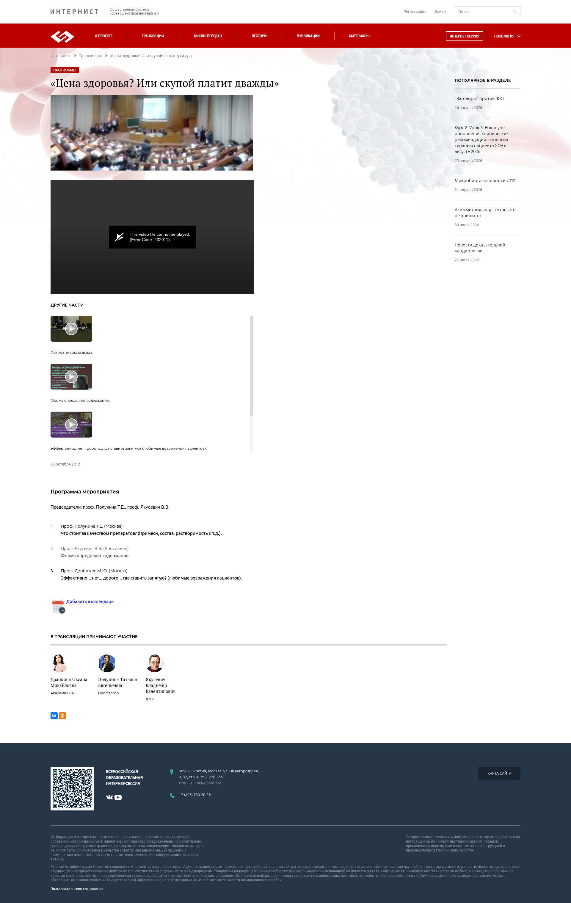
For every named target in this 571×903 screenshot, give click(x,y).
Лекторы (259, 36)
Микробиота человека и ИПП (485, 180)
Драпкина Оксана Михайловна (69, 682)
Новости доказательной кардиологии (480, 247)
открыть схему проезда (200, 783)
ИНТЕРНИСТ (77, 11)
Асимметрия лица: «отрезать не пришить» (485, 212)
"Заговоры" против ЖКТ (479, 98)
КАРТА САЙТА (499, 773)
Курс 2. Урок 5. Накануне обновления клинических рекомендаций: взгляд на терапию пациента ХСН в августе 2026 (482, 139)
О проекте (103, 36)
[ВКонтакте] (54, 715)
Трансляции (153, 36)
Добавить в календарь (89, 601)
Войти (440, 11)
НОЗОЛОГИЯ (504, 36)
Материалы (359, 36)
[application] (152, 237)
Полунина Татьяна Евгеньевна (117, 682)
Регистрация (415, 11)
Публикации (308, 36)
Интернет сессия (464, 36)
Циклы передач (208, 36)
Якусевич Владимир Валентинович (160, 685)
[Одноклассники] (62, 715)
